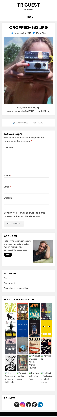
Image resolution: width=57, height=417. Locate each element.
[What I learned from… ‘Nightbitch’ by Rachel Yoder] (34, 346)
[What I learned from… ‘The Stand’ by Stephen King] (10, 311)
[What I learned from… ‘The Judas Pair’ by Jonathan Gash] (22, 363)
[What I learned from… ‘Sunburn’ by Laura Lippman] (46, 312)
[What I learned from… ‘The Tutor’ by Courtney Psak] (34, 380)
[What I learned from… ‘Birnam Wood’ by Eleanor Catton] (10, 363)
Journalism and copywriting (16, 288)
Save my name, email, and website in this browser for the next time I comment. (24, 215)
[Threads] (28, 404)
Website (8, 198)
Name (7, 175)
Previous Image (21, 123)
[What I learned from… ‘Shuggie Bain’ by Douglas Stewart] (10, 329)
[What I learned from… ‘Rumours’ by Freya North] (10, 346)
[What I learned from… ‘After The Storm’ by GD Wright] (34, 311)
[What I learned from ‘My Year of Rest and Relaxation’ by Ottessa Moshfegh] (22, 346)
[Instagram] (22, 404)
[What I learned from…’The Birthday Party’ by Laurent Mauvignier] (22, 329)
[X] (16, 404)
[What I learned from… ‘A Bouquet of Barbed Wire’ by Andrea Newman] (34, 363)
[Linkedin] (40, 404)
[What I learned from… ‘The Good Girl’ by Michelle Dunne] (46, 363)
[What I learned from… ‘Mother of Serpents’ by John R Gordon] (34, 329)
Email (7, 187)
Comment (9, 147)
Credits (7, 278)
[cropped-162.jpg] (28, 70)
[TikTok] (34, 404)
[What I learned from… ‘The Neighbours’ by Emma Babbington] (10, 380)
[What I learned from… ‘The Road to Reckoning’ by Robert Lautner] (46, 380)
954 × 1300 (41, 33)
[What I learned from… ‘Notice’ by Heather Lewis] (22, 380)
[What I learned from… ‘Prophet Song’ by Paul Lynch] (46, 346)
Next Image (38, 123)
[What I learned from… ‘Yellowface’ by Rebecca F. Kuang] (46, 329)
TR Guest (28, 5)
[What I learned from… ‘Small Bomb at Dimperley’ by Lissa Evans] (22, 311)
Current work (9, 283)
